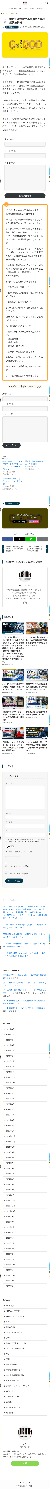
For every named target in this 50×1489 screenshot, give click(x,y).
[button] (7, 539)
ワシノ (9, 1354)
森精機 (9, 1402)
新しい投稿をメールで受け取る (17, 874)
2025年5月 (10, 1110)
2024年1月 (10, 1195)
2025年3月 (10, 1120)
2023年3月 (10, 1249)
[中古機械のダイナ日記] (25, 3)
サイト (7, 831)
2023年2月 (10, 1254)
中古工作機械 (11, 1364)
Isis (7, 1322)
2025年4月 (10, 1115)
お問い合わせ (25, 196)
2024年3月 (10, 1184)
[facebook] (20, 1482)
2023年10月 (11, 1211)
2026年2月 (10, 1061)
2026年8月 (10, 1029)
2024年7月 (10, 1163)
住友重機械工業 (12, 1381)
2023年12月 (11, 1200)
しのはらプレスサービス (16, 1343)
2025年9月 (10, 1088)
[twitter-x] (23, 1482)
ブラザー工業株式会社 (15, 1348)
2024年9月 (10, 1152)
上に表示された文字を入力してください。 (21, 852)
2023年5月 (10, 1238)
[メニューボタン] (3, 3)
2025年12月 (11, 1072)
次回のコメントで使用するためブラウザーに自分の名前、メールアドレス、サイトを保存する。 (26, 840)
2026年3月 (10, 1056)
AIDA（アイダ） (12, 1306)
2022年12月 (11, 1265)
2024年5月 (10, 1174)
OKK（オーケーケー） (15, 1332)
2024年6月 (10, 1168)
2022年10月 (11, 1275)
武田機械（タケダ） (14, 1407)
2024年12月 (11, 1136)
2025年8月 (10, 1093)
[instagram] (26, 1482)
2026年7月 (10, 1035)
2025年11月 (10, 1077)
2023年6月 (10, 1233)
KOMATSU (10, 1327)
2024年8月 (10, 1158)
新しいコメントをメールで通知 (17, 866)
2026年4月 (10, 1051)
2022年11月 (10, 1270)
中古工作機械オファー (15, 1370)
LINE (25, 1463)
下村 (8, 1359)
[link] (25, 603)
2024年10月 (11, 1147)
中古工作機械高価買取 (15, 1375)
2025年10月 (11, 1083)
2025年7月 (10, 1099)
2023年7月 (10, 1227)
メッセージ (9, 163)
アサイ (9, 1338)
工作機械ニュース (11, 27)
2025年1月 (10, 1131)
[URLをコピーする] (42, 539)
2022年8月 (10, 1286)
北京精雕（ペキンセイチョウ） (18, 1386)
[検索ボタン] (47, 3)
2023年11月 (10, 1206)
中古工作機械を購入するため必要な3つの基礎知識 (23, 1001)
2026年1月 (10, 1067)
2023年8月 (10, 1222)
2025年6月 (10, 1104)
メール (9, 151)
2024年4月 (10, 1179)
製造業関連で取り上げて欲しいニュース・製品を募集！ (12, 481)
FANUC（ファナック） (15, 1316)
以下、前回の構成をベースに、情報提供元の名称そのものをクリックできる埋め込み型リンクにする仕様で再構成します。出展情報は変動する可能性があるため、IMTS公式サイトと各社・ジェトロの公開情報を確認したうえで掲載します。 (25, 912)
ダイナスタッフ (25, 585)
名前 (8, 139)
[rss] (29, 1482)
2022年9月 (10, 1281)
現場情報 (9, 1413)
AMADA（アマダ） (13, 1311)
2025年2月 (10, 1126)
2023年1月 (10, 1259)
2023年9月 (10, 1216)
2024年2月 (10, 1190)
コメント (9, 783)
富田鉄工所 (10, 1391)
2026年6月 (10, 1040)
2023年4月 (10, 1243)
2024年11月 (10, 1142)
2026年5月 (10, 1045)
